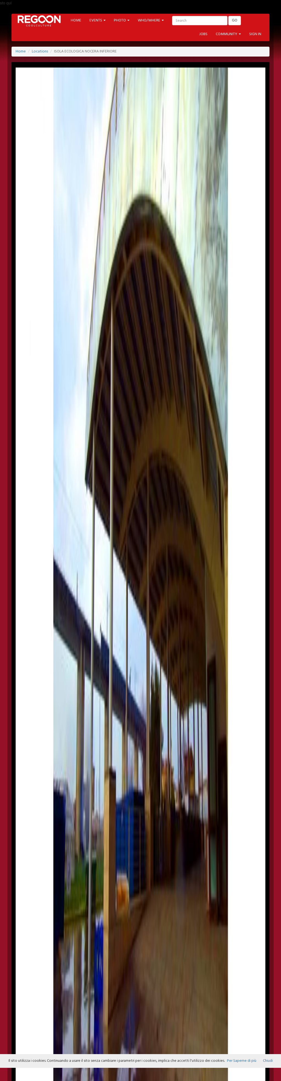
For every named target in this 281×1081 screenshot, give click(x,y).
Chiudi (268, 1061)
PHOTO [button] (120, 20)
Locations (40, 51)
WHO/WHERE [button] (149, 20)
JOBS (203, 34)
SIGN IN (255, 34)
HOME (76, 20)
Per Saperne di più (241, 1061)
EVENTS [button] (96, 20)
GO (234, 20)
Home (21, 51)
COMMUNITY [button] (227, 34)
